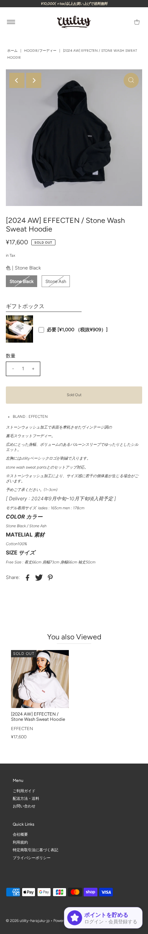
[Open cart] (137, 22)
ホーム (12, 50)
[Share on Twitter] (39, 577)
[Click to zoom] (131, 80)
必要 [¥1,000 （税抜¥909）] (77, 329)
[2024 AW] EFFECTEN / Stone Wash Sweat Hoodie (38, 716)
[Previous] (16, 80)
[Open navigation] (11, 22)
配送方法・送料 (26, 798)
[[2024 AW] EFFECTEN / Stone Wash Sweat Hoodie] (40, 679)
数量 (10, 356)
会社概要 (20, 834)
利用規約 (20, 842)
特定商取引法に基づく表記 (35, 850)
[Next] (33, 80)
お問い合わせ (24, 806)
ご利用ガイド (24, 790)
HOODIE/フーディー (40, 50)
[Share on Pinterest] (50, 577)
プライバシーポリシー (32, 858)
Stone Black (21, 281)
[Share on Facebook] (27, 577)
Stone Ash (55, 281)
